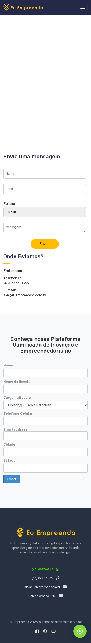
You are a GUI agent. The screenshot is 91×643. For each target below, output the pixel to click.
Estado (9, 460)
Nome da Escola (16, 382)
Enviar (45, 244)
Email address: (15, 429)
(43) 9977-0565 (43, 569)
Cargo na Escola (17, 398)
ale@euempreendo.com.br (42, 587)
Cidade (9, 444)
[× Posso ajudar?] (80, 631)
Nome (8, 365)
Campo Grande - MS (42, 595)
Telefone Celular (18, 413)
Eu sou (9, 204)
